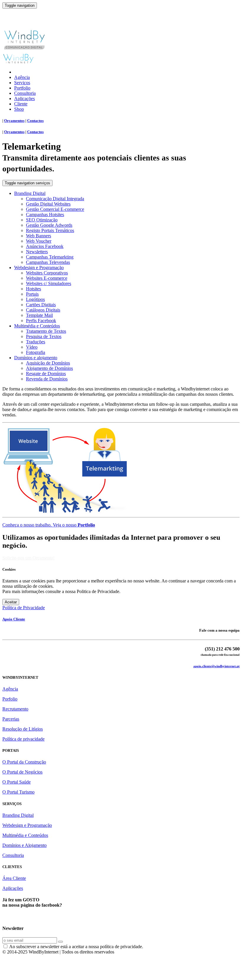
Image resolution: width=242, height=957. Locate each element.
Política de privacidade (23, 738)
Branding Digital (18, 815)
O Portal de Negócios (22, 771)
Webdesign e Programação (27, 825)
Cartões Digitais (41, 304)
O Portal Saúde (16, 781)
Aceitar (11, 602)
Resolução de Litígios (22, 728)
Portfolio (22, 87)
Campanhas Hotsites (45, 214)
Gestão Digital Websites (48, 203)
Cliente (20, 103)
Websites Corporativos (47, 272)
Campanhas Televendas (48, 262)
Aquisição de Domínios (48, 362)
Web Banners (38, 235)
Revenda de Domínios (47, 378)
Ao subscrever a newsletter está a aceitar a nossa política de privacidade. (75, 946)
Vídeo (31, 347)
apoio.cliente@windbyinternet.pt (216, 666)
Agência (22, 77)
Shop (19, 109)
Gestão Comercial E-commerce (55, 209)
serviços (27, 183)
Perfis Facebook (41, 320)
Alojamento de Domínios (49, 368)
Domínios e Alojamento (24, 845)
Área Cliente (14, 878)
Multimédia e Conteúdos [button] (37, 325)
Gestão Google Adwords (49, 225)
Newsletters (37, 251)
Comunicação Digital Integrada (55, 198)
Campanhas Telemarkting (49, 256)
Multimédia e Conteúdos (25, 835)
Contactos (35, 120)
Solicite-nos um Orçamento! (28, 557)
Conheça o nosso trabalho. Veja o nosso (48, 524)
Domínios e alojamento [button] (35, 357)
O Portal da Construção (24, 761)
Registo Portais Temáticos (50, 230)
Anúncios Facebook (44, 246)
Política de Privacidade (23, 607)
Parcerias (10, 718)
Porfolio (9, 698)
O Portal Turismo (18, 791)
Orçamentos (14, 120)
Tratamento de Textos (46, 331)
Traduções (35, 341)
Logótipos (35, 299)
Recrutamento (15, 708)
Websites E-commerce (46, 278)
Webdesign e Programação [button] (39, 267)
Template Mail (39, 315)
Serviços (22, 82)
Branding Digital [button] (29, 193)
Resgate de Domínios (46, 373)
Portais (32, 294)
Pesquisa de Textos (43, 336)
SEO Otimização (42, 219)
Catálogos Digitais (43, 309)
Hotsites (33, 288)
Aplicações (24, 98)
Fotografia (35, 352)
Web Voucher (38, 241)
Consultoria (25, 93)
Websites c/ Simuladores (48, 283)
